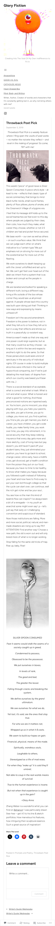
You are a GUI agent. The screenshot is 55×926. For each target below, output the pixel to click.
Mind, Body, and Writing (14, 93)
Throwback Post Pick (21, 123)
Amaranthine (9, 75)
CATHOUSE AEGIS (12, 84)
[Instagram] (5, 113)
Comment (39, 894)
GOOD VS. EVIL (11, 80)
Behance (18, 810)
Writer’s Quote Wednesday (21, 909)
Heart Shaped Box (12, 89)
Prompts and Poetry (24, 853)
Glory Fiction (15, 5)
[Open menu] (5, 70)
